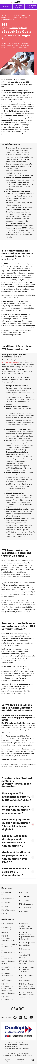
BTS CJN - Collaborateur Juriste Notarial (7, 938)
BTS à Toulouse (25, 908)
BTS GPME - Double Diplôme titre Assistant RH (27, 969)
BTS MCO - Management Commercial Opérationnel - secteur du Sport (8, 988)
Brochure (6, 6)
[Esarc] (16, 2)
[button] (32, 1060)
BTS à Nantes (6, 914)
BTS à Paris (23, 893)
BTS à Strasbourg (26, 904)
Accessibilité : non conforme (22, 1060)
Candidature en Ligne (31, 6)
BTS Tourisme (24, 949)
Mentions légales (8, 1060)
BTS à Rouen (24, 900)
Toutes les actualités (17, 15)
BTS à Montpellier (8, 910)
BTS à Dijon (6, 902)
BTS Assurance (7, 924)
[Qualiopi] (18, 1035)
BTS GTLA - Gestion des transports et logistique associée (27, 986)
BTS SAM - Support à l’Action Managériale (26, 978)
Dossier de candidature (18, 6)
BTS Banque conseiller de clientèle (6, 930)
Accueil (4, 15)
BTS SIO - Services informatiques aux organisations (26, 994)
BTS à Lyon (5, 906)
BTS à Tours (23, 912)
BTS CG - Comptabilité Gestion (24, 955)
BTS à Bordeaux (7, 899)
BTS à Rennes (24, 896)
